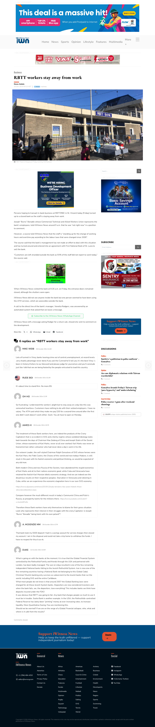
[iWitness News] (21, 656)
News (54, 42)
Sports (65, 42)
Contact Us (41, 683)
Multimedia (116, 42)
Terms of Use (42, 675)
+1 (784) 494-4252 (25, 675)
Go (138, 247)
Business (18, 72)
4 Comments (107, 365)
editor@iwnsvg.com (25, 679)
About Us (40, 666)
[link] (22, 40)
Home (45, 42)
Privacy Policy (42, 679)
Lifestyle (88, 42)
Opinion (76, 42)
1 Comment (106, 379)
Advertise (40, 670)
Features (101, 42)
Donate (120, 330)
